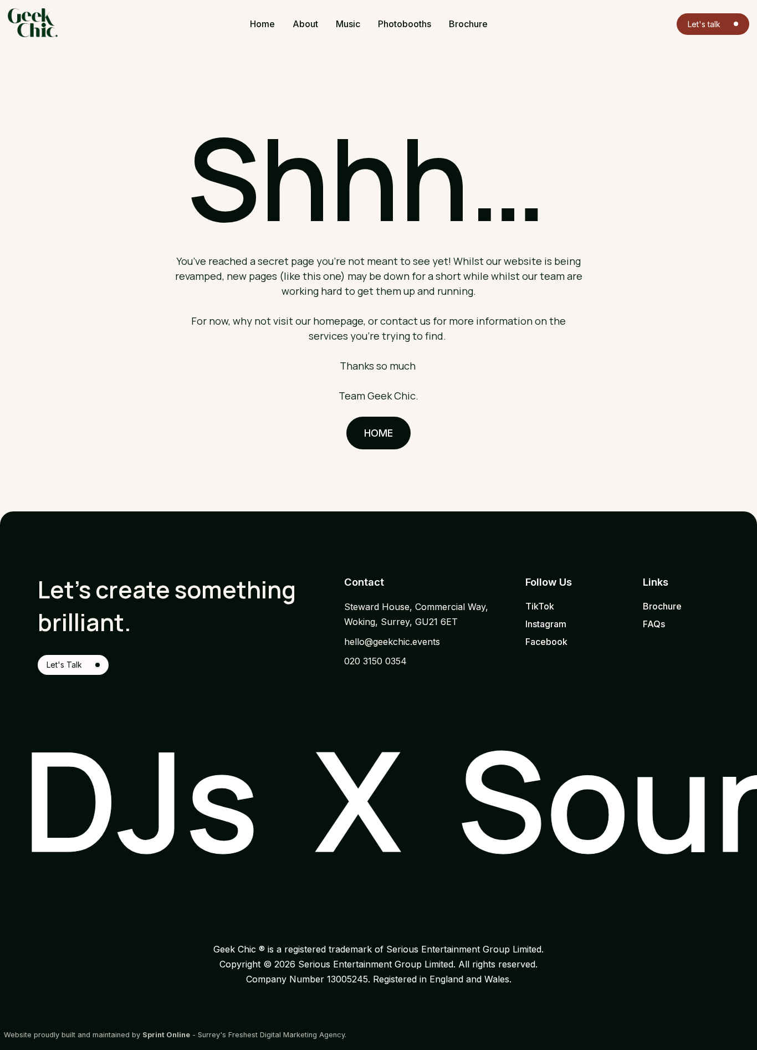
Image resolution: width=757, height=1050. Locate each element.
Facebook (546, 641)
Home (378, 433)
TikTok (539, 606)
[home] (66, 22)
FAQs (654, 623)
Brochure (662, 606)
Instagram (545, 623)
